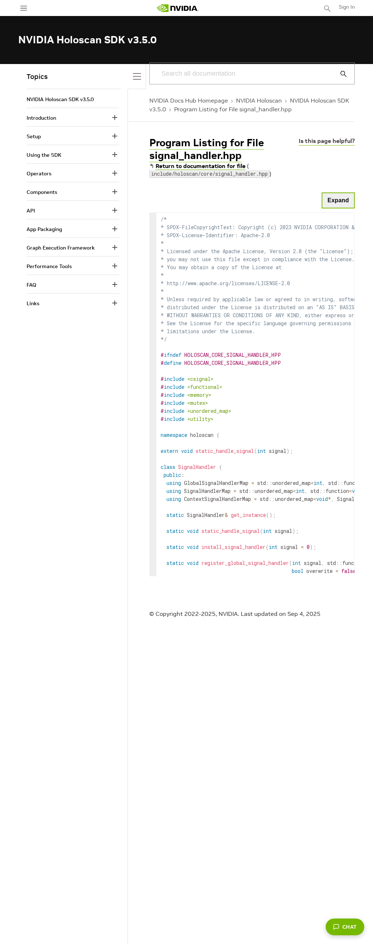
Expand (338, 200)
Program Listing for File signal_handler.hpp (233, 109)
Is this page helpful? (327, 140)
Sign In (347, 7)
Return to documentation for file (201, 166)
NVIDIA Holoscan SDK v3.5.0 (60, 99)
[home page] (178, 8)
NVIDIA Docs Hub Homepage (188, 100)
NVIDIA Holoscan (259, 100)
